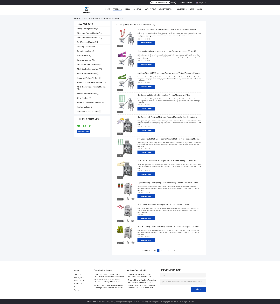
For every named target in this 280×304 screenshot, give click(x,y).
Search (172, 2)
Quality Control (166, 9)
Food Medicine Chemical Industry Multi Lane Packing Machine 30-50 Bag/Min (167, 51)
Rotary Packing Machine (86, 29)
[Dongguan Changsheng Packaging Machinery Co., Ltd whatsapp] (85, 126)
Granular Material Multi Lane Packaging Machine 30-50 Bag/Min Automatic (142, 281)
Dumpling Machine (84, 60)
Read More (149, 37)
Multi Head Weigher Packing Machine (91, 87)
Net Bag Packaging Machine (88, 64)
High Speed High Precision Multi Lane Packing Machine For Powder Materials (167, 117)
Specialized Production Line (88, 111)
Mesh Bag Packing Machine (87, 69)
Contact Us (181, 9)
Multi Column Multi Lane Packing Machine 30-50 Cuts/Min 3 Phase (163, 205)
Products (117, 9)
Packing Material (83, 107)
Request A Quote (186, 2)
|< (151, 250)
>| (174, 250)
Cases (199, 9)
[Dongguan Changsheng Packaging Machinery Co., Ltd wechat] (91, 126)
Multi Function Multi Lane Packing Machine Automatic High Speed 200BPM (166, 161)
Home (107, 9)
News (192, 9)
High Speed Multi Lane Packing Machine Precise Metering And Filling (163, 95)
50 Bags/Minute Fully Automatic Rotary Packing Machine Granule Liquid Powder (109, 287)
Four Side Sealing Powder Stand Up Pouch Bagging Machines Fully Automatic (110, 275)
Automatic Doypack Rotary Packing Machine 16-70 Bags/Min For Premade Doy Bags (108, 281)
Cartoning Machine (84, 51)
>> (171, 250)
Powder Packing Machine (87, 93)
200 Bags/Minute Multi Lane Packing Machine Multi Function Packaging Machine (168, 139)
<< (155, 250)
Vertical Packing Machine (87, 73)
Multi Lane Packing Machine (88, 33)
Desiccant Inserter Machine (87, 38)
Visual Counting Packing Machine (89, 82)
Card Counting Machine (86, 42)
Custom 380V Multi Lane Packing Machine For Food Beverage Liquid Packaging (140, 275)
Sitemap (77, 290)
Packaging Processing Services (89, 102)
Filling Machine (82, 56)
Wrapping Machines (84, 47)
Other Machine (82, 98)
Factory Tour (150, 9)
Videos (127, 9)
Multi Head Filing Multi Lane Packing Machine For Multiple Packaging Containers (168, 227)
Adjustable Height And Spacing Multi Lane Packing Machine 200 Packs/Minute (167, 183)
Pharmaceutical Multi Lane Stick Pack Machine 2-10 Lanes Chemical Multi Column (141, 287)
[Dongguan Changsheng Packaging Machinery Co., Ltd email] (80, 126)
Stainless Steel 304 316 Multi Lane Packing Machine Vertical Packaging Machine (168, 73)
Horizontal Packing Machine (87, 78)
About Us (137, 9)
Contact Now (146, 43)
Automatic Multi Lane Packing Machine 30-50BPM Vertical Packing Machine (166, 29)
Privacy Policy (91, 302)
